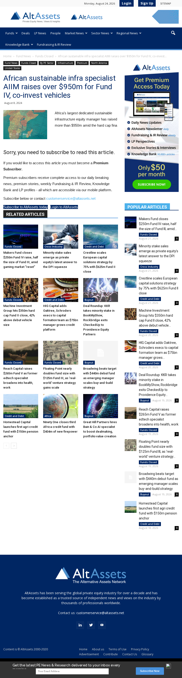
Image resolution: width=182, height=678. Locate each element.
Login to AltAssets (64, 207)
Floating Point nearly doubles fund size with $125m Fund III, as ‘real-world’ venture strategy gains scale (59, 378)
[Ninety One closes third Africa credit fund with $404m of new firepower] (60, 406)
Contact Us (129, 654)
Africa (48, 416)
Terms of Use (118, 649)
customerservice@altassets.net (71, 198)
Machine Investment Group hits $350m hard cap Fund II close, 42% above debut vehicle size (19, 315)
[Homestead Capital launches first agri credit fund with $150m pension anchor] (20, 406)
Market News (74, 33)
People (55, 33)
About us (98, 649)
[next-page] (14, 446)
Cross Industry (53, 246)
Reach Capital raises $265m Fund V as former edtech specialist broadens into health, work (20, 378)
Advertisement (89, 654)
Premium (82, 63)
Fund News (23, 56)
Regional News (127, 33)
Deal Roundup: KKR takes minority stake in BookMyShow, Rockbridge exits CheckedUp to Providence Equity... (158, 385)
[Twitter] (91, 625)
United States (12, 68)
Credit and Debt (94, 246)
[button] (173, 33)
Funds (9, 33)
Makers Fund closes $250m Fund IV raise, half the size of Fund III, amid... (158, 224)
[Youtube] (102, 625)
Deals (26, 33)
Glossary (147, 654)
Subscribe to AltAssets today (25, 207)
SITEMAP (165, 3)
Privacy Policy (140, 649)
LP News (40, 33)
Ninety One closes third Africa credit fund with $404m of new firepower (60, 426)
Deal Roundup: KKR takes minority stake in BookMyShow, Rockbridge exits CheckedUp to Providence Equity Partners (98, 320)
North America (99, 63)
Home (7, 56)
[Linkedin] (80, 625)
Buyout (89, 299)
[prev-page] (6, 446)
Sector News (100, 33)
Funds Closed (44, 56)
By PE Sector (47, 63)
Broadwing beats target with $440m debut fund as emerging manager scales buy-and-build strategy (99, 378)
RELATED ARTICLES (25, 214)
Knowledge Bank (17, 44)
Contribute (110, 654)
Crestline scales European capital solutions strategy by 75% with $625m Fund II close (99, 262)
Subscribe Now (150, 671)
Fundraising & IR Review (54, 44)
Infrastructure (65, 63)
